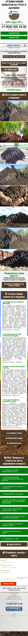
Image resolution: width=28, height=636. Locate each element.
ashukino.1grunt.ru (13, 45)
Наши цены (9, 588)
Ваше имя (3, 560)
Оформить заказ (14, 37)
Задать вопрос (20, 56)
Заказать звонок (8, 56)
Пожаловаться (14, 443)
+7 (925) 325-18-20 (14, 27)
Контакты (23, 588)
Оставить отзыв (15, 433)
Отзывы (18, 588)
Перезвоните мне (14, 33)
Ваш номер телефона (6, 565)
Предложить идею (15, 438)
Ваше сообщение (5, 570)
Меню (25, 45)
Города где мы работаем (14, 590)
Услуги (14, 588)
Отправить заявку (8, 583)
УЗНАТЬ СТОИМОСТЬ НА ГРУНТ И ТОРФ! (15, 285)
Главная (4, 588)
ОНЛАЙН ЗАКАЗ (14, 90)
